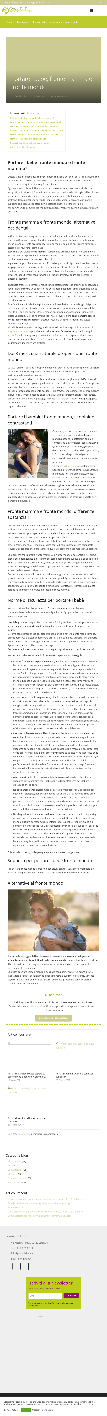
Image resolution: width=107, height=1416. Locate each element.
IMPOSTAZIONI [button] (11, 1410)
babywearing (73, 465)
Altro (10, 1165)
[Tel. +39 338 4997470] (8, 1248)
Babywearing (22, 21)
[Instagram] (80, 2)
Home (9, 21)
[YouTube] (85, 2)
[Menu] (91, 10)
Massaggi (13, 1174)
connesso (25, 1133)
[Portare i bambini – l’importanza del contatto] (29, 1101)
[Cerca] (103, 10)
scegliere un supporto (19, 331)
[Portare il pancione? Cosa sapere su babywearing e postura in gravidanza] (29, 1056)
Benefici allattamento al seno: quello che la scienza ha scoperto (41, 1203)
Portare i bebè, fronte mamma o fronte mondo (55, 21)
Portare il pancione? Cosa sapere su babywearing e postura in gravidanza (27, 1075)
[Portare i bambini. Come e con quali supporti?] (77, 1056)
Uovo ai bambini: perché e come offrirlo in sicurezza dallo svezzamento (45, 1211)
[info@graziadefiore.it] (8, 1253)
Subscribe (71, 1295)
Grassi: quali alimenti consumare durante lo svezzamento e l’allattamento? (47, 1199)
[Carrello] (97, 10)
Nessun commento (59, 96)
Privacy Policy (33, 1305)
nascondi (35, 113)
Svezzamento (15, 1182)
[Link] (53, 1351)
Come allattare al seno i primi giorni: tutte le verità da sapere (39, 1215)
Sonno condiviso (16, 1207)
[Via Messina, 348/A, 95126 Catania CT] (8, 1243)
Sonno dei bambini (18, 1178)
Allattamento (14, 1161)
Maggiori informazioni (42, 1410)
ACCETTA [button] (26, 1409)
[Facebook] (75, 2)
